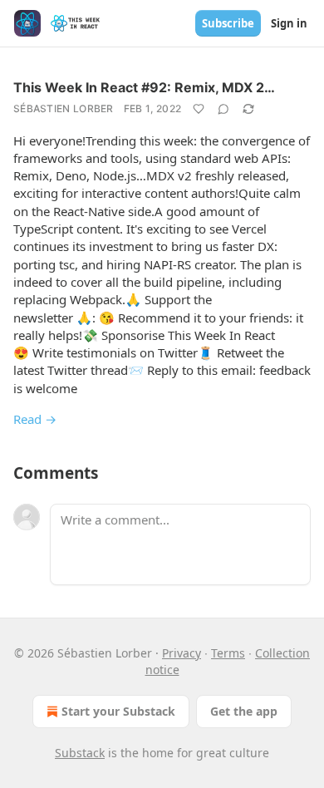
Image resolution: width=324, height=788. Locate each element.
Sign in (289, 23)
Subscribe (228, 23)
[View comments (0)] (223, 109)
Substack (80, 753)
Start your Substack (118, 711)
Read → (34, 419)
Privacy (181, 653)
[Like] (198, 109)
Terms (228, 653)
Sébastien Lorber (63, 108)
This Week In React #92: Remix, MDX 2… (144, 87)
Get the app (243, 711)
